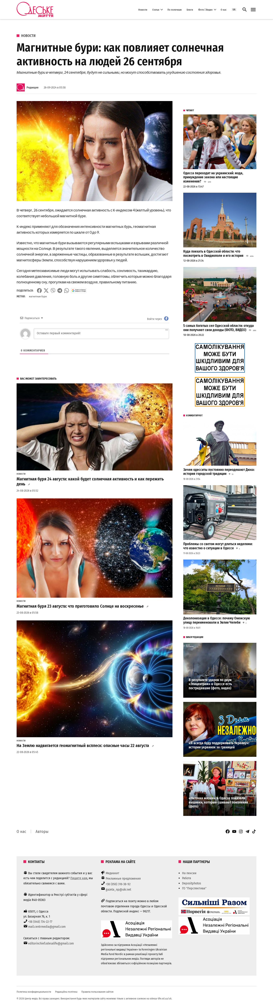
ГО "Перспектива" (194, 888)
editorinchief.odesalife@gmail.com (51, 943)
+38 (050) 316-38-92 (118, 884)
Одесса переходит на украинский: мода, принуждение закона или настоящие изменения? (213, 177)
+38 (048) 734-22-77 (40, 922)
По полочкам (174, 9)
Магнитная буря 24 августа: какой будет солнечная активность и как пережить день (90, 481)
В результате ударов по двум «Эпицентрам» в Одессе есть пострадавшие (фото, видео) (210, 684)
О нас (223, 9)
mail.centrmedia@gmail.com (47, 927)
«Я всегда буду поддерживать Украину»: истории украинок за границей (219, 745)
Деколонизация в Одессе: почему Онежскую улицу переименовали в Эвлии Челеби (216, 620)
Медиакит (112, 873)
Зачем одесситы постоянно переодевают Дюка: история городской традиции (219, 472)
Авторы (42, 831)
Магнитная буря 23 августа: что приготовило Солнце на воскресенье (80, 606)
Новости (142, 9)
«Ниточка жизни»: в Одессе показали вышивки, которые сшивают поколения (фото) (218, 802)
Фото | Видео (205, 9)
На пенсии (189, 873)
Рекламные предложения (123, 878)
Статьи (155, 9)
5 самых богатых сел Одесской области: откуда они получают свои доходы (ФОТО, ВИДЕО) (218, 328)
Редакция (32, 87)
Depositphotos (191, 883)
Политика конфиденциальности (34, 991)
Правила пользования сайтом (97, 991)
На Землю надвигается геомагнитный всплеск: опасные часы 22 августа (83, 745)
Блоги (190, 9)
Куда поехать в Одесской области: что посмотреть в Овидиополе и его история (213, 253)
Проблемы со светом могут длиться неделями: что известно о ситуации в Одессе (218, 546)
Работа (186, 878)
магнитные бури (38, 296)
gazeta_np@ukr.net (118, 889)
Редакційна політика (66, 991)
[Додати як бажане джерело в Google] (78, 290)
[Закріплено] (253, 9)
